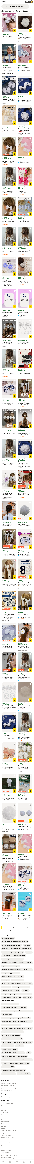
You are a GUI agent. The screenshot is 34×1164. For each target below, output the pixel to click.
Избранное (17, 1162)
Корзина (23, 1162)
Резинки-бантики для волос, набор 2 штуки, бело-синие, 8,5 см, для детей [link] (8, 615)
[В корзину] (15, 30)
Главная (3, 1162)
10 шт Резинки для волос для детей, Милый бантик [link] (9, 766)
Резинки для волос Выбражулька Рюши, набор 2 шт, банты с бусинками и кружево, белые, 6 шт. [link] (24, 160)
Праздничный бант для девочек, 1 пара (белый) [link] (24, 827)
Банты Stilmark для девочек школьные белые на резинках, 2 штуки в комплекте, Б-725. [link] (25, 36)
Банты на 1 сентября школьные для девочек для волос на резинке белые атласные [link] (24, 615)
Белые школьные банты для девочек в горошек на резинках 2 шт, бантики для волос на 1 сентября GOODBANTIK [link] (8, 100)
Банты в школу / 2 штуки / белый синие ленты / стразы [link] (24, 916)
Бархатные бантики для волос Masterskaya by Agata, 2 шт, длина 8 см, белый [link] (24, 250)
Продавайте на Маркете (7, 1085)
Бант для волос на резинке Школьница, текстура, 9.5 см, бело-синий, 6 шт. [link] (8, 402)
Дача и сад (4, 1126)
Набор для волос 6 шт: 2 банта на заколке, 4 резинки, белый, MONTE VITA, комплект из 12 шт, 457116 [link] (24, 343)
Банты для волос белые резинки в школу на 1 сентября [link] (24, 280)
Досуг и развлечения (7, 1103)
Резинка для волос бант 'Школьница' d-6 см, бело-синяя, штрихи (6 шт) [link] (24, 553)
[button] (32, 6)
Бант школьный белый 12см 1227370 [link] (24, 706)
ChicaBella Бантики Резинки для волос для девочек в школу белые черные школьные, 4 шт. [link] (24, 372)
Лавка (10, 1162)
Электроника (4, 1112)
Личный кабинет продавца (8, 1083)
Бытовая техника (5, 1108)
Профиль (30, 1162)
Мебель (3, 1105)
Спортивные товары (6, 1133)
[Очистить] (27, 6)
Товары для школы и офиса (8, 1130)
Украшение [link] (5, 129)
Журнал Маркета (5, 1152)
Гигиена (3, 1110)
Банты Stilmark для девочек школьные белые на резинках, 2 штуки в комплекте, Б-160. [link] (9, 68)
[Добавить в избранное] (15, 14)
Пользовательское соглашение (9, 1145)
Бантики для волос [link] (7, 36)
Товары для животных (7, 1135)
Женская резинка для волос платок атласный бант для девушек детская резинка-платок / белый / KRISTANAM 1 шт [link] (24, 432)
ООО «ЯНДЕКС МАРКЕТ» (12, 1155)
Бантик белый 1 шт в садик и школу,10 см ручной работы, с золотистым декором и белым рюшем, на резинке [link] (8, 857)
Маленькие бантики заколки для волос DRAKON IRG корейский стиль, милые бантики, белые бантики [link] (8, 676)
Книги (3, 1128)
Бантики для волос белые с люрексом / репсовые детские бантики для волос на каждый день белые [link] (24, 220)
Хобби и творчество (6, 1124)
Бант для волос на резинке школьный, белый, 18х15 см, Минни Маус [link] (8, 493)
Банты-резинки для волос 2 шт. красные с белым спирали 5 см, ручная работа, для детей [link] (24, 493)
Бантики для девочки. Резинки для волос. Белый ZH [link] (24, 68)
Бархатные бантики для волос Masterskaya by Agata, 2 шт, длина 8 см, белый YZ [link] (8, 190)
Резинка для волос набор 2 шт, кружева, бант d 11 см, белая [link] (24, 462)
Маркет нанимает (6, 1150)
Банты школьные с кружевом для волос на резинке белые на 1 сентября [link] (8, 583)
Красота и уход (5, 1121)
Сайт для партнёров (6, 1090)
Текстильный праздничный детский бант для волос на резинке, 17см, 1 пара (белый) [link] (8, 797)
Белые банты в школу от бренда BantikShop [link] (24, 766)
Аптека (3, 1119)
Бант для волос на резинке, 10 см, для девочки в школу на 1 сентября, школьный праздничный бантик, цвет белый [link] (8, 827)
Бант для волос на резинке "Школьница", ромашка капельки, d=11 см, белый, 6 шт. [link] (24, 647)
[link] (8, 938)
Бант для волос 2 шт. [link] (7, 432)
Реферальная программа (8, 1097)
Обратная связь (5, 1148)
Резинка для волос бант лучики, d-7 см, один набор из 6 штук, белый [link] (24, 129)
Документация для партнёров (9, 1088)
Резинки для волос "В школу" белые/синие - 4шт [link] (24, 583)
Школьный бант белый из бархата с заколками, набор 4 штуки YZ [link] (9, 160)
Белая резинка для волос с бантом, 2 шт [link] (24, 190)
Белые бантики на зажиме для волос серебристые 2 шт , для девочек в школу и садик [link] (9, 343)
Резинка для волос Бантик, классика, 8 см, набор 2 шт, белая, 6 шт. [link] (24, 99)
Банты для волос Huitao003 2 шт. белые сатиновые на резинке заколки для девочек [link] (8, 553)
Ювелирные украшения (7, 1142)
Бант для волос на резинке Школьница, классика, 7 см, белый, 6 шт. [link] (8, 647)
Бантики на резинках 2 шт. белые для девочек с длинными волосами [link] (24, 402)
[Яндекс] (13, 1158)
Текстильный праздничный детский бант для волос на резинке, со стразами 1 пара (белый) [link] (24, 525)
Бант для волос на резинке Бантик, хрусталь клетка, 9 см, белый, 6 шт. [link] (8, 525)
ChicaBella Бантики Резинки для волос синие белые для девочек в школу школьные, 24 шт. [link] (9, 313)
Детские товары (5, 1139)
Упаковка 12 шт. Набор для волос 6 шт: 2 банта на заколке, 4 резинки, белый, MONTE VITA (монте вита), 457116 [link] (8, 706)
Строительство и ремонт (7, 1137)
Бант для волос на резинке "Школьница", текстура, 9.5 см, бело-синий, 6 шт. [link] (8, 916)
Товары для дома (5, 1117)
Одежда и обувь (5, 1114)
